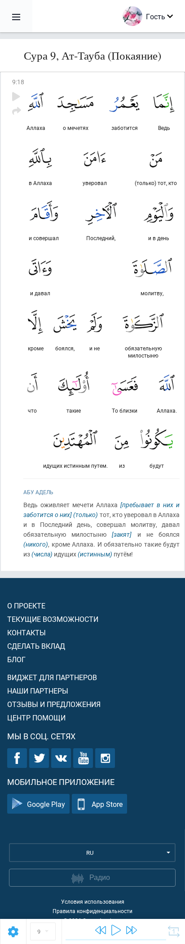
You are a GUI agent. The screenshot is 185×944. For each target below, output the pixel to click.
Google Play (46, 804)
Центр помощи (36, 717)
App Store (107, 804)
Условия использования (92, 901)
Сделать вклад (36, 646)
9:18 (18, 82)
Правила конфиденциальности (92, 910)
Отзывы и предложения (54, 704)
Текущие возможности (52, 619)
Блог (16, 659)
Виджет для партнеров (52, 677)
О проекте (26, 605)
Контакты (26, 632)
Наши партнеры (37, 690)
